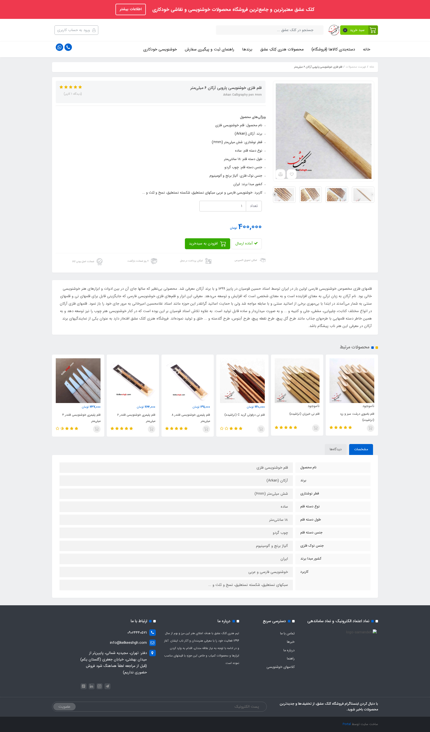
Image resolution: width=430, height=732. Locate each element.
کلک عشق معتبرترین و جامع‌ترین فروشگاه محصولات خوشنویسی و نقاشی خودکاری (233, 9)
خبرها (291, 642)
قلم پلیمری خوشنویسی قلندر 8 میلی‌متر (191, 417)
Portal (347, 724)
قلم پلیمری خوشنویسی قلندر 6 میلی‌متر (136, 417)
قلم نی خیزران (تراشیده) (304, 413)
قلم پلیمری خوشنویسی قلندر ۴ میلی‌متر (81, 417)
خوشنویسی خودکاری (160, 49)
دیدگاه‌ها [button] (336, 449)
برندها (247, 49)
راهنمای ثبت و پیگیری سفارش (209, 49)
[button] (359, 30)
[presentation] (372, 194)
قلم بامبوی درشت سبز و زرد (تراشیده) (357, 416)
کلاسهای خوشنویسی (281, 667)
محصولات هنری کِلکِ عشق (282, 49)
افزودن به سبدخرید (204, 243)
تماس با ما (287, 633)
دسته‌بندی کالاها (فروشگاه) (333, 49)
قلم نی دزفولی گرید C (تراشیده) (244, 414)
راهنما (291, 658)
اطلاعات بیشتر (131, 9)
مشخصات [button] (361, 449)
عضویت (64, 707)
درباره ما (289, 650)
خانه (366, 49)
